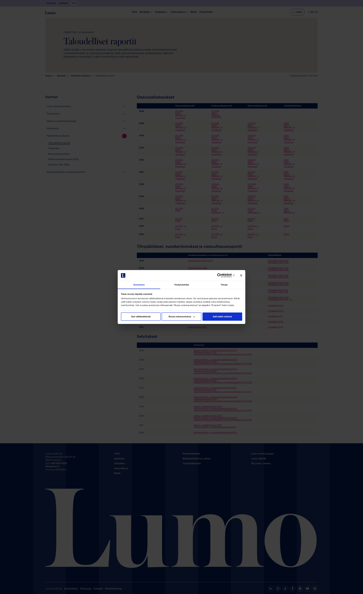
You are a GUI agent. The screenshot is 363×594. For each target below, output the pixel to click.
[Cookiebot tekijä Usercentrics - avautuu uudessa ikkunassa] (222, 275)
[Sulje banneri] (241, 275)
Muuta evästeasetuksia (180, 316)
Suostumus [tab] (139, 284)
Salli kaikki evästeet (222, 316)
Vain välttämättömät (141, 316)
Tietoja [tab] (224, 284)
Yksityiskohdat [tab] (181, 284)
